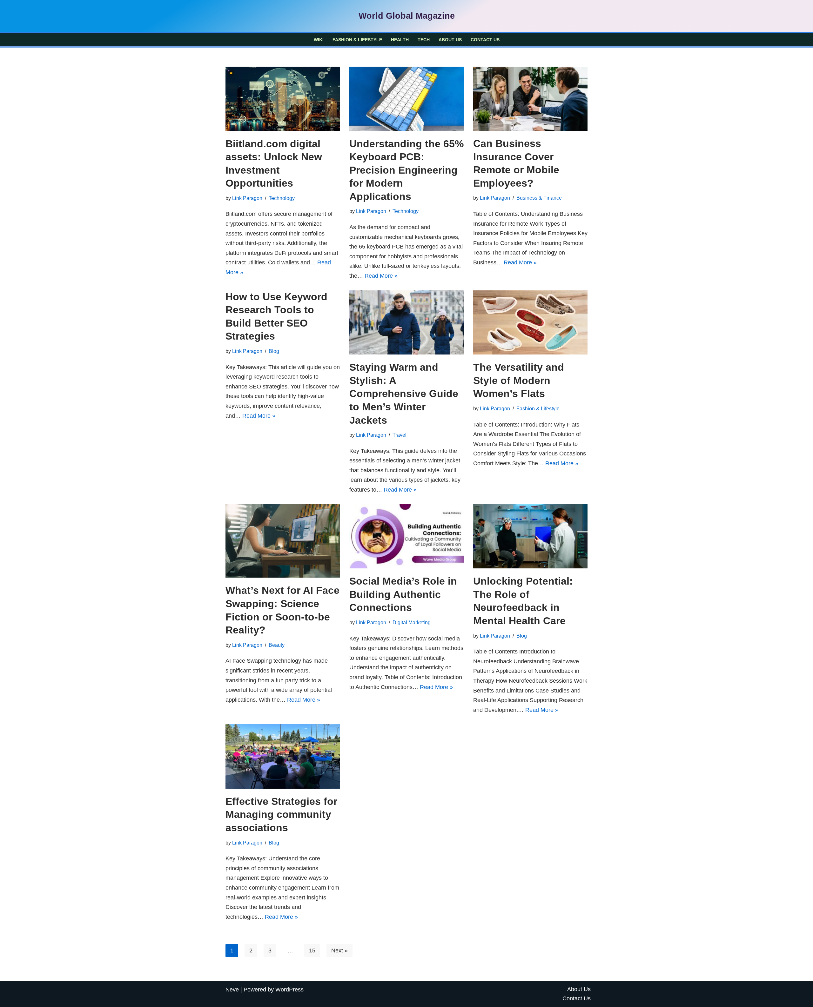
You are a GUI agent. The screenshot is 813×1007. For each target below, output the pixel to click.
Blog (274, 351)
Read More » (381, 276)
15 (312, 950)
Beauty (277, 645)
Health (400, 39)
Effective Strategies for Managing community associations (281, 814)
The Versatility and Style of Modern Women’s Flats (518, 380)
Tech (424, 39)
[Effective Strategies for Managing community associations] (282, 756)
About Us (450, 39)
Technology (282, 198)
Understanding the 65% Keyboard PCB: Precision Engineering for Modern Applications (406, 170)
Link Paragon (247, 198)
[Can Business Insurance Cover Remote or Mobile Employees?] (530, 99)
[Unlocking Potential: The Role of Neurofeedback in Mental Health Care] (530, 536)
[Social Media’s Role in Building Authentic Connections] (406, 536)
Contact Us (485, 39)
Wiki (319, 39)
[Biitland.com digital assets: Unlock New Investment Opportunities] (282, 99)
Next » (339, 950)
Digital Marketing (412, 622)
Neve (232, 989)
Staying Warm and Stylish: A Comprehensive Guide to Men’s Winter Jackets (403, 393)
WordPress (289, 989)
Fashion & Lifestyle (357, 39)
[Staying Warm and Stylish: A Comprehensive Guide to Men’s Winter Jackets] (406, 322)
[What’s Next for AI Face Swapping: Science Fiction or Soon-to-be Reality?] (282, 541)
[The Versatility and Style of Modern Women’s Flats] (530, 322)
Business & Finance (539, 198)
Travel (399, 435)
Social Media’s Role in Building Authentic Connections (403, 594)
